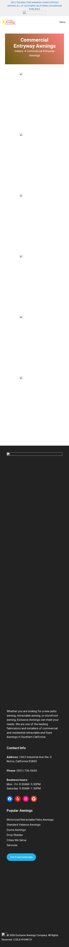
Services (12, 845)
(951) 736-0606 (18, 2)
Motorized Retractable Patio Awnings (30, 819)
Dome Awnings (16, 830)
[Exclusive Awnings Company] (9, 22)
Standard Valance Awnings (24, 824)
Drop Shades (15, 835)
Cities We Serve (16, 840)
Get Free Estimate (21, 857)
